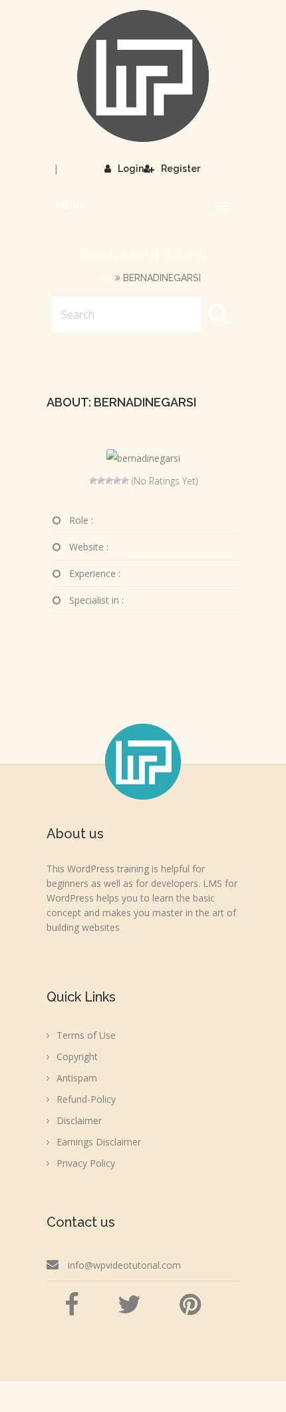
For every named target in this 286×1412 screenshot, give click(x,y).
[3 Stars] (109, 480)
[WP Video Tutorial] (143, 76)
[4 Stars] (117, 480)
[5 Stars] (125, 480)
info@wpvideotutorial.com (124, 1265)
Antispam (77, 1077)
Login (131, 168)
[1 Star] (93, 480)
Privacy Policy (86, 1163)
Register (180, 168)
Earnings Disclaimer (99, 1141)
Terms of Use (86, 1035)
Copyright (77, 1056)
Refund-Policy (86, 1099)
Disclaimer (79, 1120)
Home (98, 278)
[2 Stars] (101, 480)
